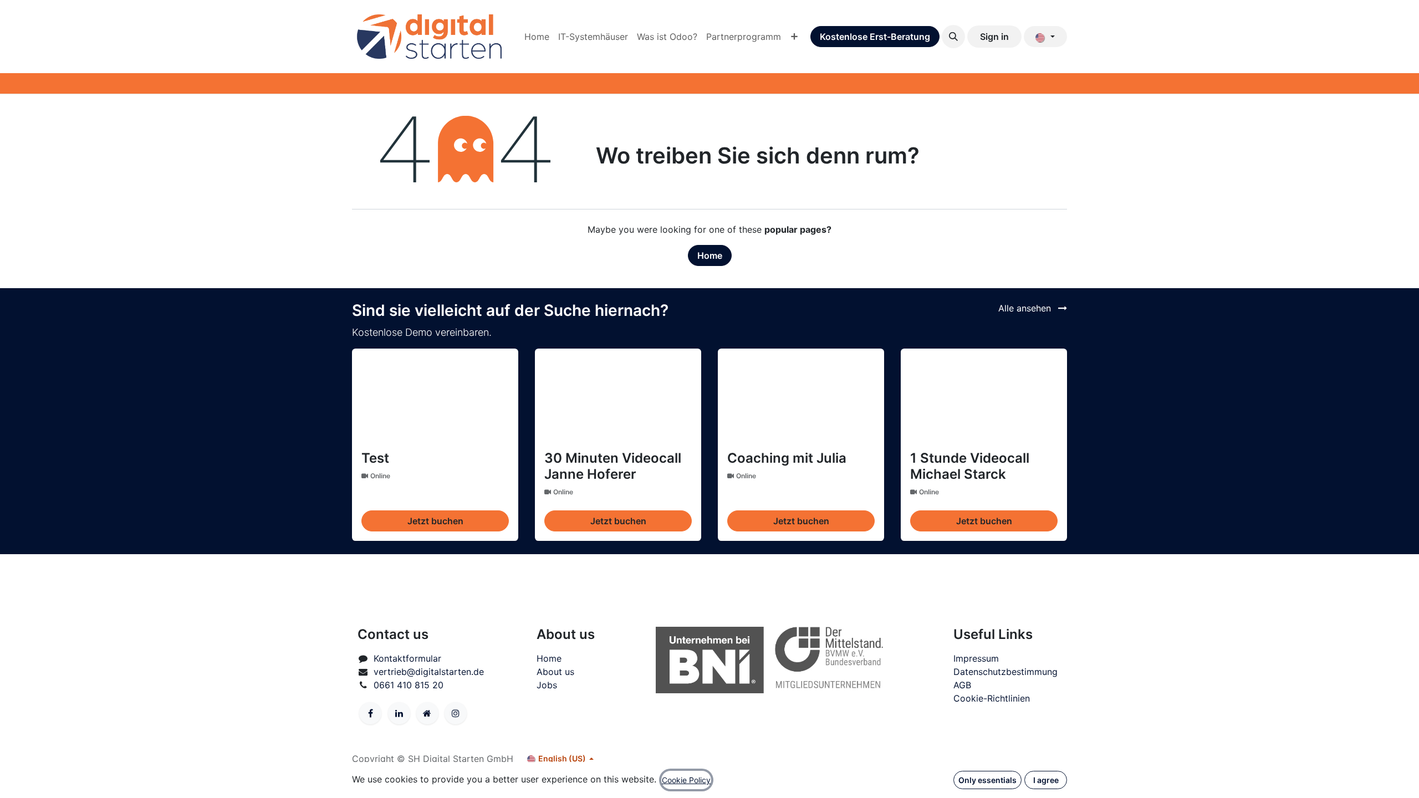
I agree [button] (1046, 780)
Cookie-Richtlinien (991, 698)
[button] (953, 36)
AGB (962, 684)
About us (555, 671)
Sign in (994, 36)
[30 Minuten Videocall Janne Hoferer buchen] (618, 395)
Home (709, 255)
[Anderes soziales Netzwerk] (427, 713)
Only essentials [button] (987, 780)
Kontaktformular (407, 658)
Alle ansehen (1026, 308)
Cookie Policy (686, 780)
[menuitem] (537, 36)
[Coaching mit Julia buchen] (801, 395)
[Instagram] (456, 713)
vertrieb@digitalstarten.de (429, 671)
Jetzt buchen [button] (435, 520)
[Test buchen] (435, 395)
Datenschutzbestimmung (1005, 671)
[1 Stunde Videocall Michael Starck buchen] (983, 395)
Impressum (976, 658)
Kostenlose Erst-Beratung (875, 36)
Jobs (547, 684)
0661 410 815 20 (408, 684)
